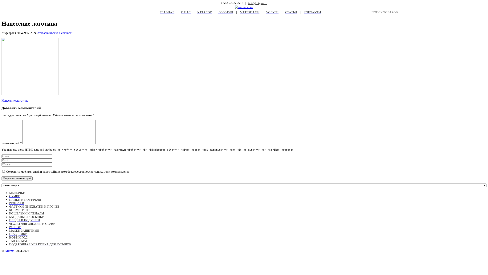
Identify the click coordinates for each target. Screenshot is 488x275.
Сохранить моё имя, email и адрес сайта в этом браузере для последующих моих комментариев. (68, 171)
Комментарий (12, 143)
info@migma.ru (257, 3)
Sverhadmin (43, 33)
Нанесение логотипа (15, 100)
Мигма (9, 250)
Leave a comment (61, 33)
